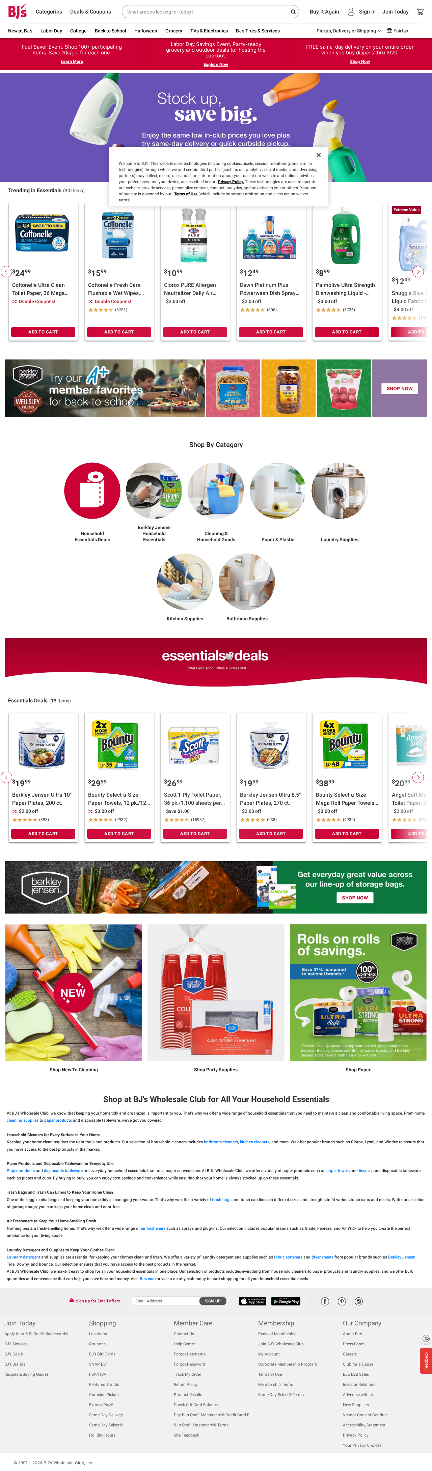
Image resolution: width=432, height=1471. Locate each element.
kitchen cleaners (254, 1142)
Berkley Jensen (401, 1257)
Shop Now (360, 61)
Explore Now (216, 64)
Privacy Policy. (231, 181)
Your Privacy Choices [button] (362, 1445)
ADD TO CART (43, 331)
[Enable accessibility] (426, 1338)
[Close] (318, 155)
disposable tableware (63, 1170)
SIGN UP (213, 1301)
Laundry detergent (23, 1257)
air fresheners (153, 1228)
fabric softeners (288, 1257)
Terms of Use (185, 194)
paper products (58, 1120)
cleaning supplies (22, 1120)
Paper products (21, 1170)
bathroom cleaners (221, 1142)
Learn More (72, 61)
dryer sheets (322, 1257)
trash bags (222, 1199)
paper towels (338, 1170)
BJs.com (148, 1278)
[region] (218, 176)
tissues (365, 1170)
